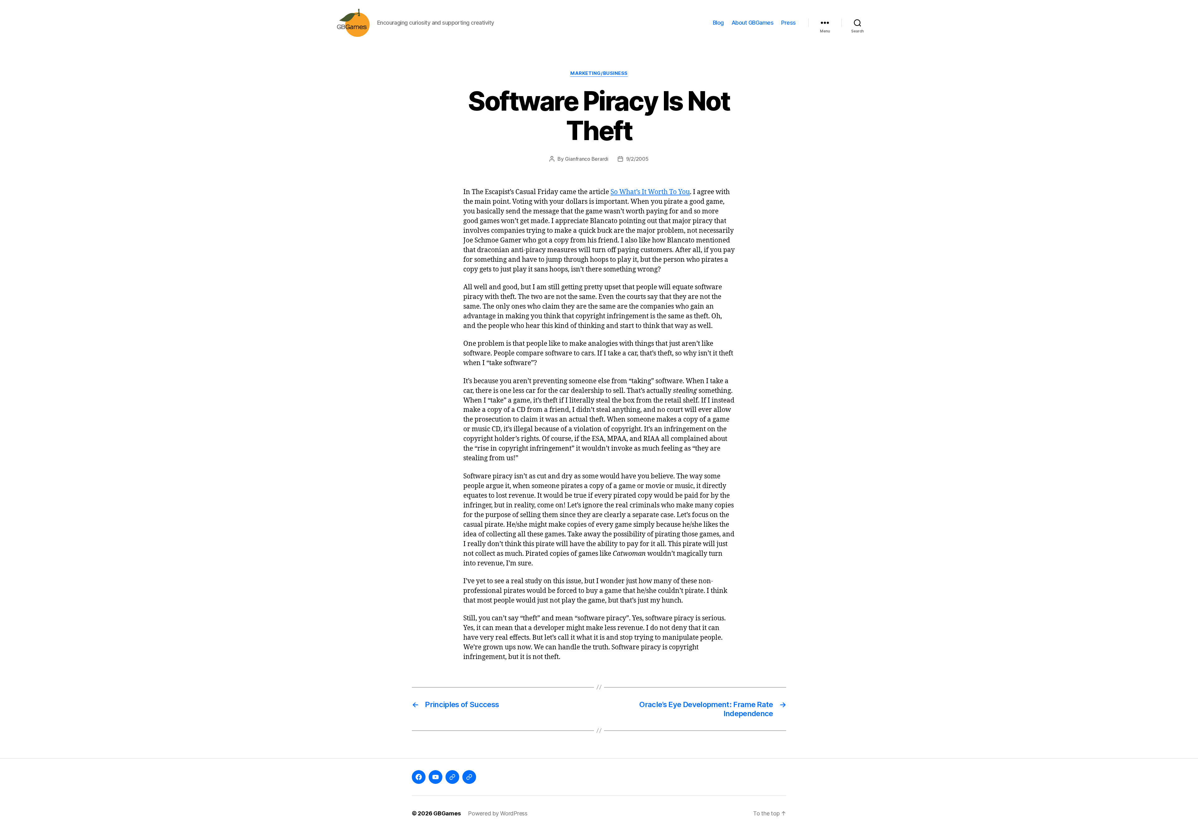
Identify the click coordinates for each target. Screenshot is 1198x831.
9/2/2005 (637, 159)
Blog (718, 22)
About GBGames (753, 22)
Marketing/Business (599, 73)
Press (788, 22)
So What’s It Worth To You (650, 192)
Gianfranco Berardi (586, 159)
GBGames (446, 813)
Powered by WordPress (498, 813)
